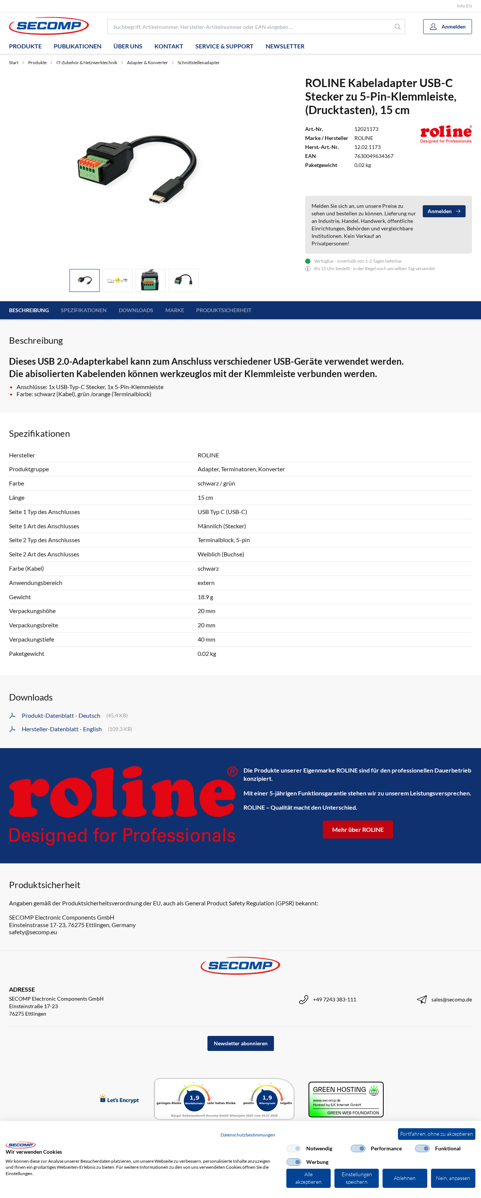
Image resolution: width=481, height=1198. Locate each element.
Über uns (127, 46)
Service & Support (224, 46)
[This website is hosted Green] (346, 1099)
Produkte (25, 46)
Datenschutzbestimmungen (248, 1135)
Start (13, 62)
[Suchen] (398, 26)
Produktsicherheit (223, 310)
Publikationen (77, 46)
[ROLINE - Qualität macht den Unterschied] (123, 805)
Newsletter (285, 46)
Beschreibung (29, 310)
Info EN (464, 6)
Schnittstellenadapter (199, 62)
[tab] (85, 280)
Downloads (136, 310)
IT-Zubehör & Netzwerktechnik (86, 62)
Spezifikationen (84, 310)
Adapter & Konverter (147, 62)
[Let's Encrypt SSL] (119, 1099)
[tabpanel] (134, 169)
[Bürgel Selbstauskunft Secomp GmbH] (224, 1099)
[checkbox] (293, 1148)
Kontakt (168, 46)
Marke (174, 310)
